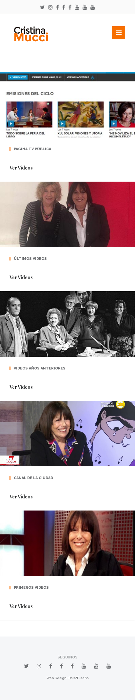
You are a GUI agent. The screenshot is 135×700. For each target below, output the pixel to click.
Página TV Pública (32, 149)
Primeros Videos (31, 587)
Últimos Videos (30, 258)
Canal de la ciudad (33, 478)
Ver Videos (21, 168)
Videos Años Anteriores (40, 368)
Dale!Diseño (78, 678)
